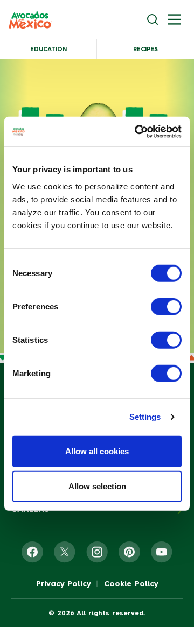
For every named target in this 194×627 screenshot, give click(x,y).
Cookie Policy (131, 584)
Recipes (145, 49)
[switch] (166, 306)
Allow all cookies (97, 450)
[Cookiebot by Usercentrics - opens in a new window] (137, 131)
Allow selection (97, 486)
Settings (145, 416)
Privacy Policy (63, 584)
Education (48, 49)
